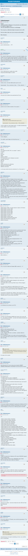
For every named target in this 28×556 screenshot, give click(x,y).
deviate (2, 512)
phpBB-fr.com (16, 552)
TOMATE (2, 322)
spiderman (2, 172)
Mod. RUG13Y (7, 10)
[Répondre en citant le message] (24, 18)
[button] (23, 14)
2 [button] (21, 14)
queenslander (3, 64)
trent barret (2, 16)
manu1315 (2, 142)
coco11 (2, 223)
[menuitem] (2, 4)
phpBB (11, 551)
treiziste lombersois (4, 369)
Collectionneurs (5, 9)
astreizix (2, 49)
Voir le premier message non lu (9, 14)
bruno (2, 88)
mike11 (2, 298)
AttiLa (2, 409)
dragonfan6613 (3, 200)
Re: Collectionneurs (5, 41)
